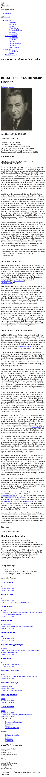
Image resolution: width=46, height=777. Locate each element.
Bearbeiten (8, 13)
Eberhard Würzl (6, 283)
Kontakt (8, 49)
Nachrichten (13, 38)
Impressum (9, 739)
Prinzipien (12, 22)
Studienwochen (14, 47)
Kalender (12, 39)
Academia (12, 32)
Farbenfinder (13, 34)
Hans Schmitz (6, 499)
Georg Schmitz (28, 501)
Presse (11, 53)
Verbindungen (14, 28)
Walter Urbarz (19, 281)
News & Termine (11, 36)
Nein (3, 5)
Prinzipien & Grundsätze (13, 722)
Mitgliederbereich (11, 55)
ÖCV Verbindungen (12, 728)
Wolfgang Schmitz (10, 501)
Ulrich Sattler (5, 281)
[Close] (2, 3)
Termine (12, 41)
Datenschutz (9, 741)
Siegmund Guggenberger (28, 346)
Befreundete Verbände (12, 735)
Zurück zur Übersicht (8, 87)
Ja (7, 5)
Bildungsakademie (15, 30)
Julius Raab (36, 427)
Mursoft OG (13, 774)
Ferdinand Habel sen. (8, 496)
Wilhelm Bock (26, 279)
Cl (17, 138)
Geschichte (13, 24)
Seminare (12, 45)
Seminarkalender (15, 43)
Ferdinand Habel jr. (15, 497)
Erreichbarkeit (14, 51)
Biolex (11, 26)
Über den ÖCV (10, 20)
